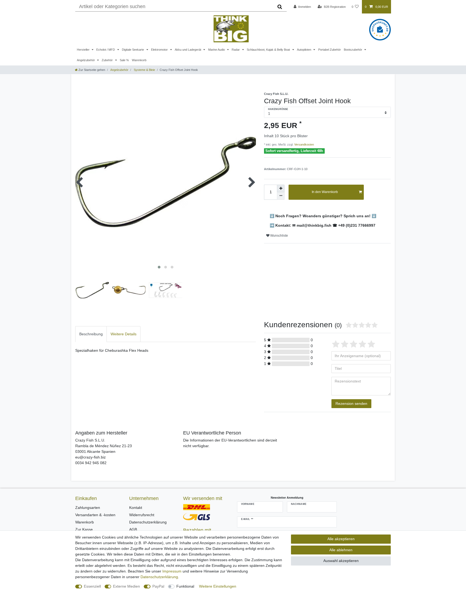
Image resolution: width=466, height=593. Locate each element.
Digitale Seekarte (133, 49)
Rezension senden (351, 403)
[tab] (91, 334)
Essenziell (92, 586)
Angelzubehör (86, 60)
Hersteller (83, 49)
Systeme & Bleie (144, 69)
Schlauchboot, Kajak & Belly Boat (269, 49)
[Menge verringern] (281, 196)
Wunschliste (278, 235)
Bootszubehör (353, 49)
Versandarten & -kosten (95, 515)
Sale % (124, 60)
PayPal (158, 586)
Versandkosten (303, 144)
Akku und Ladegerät (188, 49)
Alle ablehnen (340, 550)
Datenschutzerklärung (148, 522)
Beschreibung (91, 334)
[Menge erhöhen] (281, 188)
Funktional (185, 586)
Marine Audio (217, 49)
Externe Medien (126, 586)
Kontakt (135, 507)
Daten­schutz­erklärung (159, 577)
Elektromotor (160, 49)
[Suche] (280, 7)
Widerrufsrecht (141, 515)
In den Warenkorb (325, 192)
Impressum (171, 571)
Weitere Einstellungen (217, 586)
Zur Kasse (84, 529)
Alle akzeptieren (341, 539)
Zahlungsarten (87, 507)
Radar (236, 49)
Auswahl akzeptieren (341, 560)
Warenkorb (139, 60)
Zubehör (108, 60)
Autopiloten (304, 49)
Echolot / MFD (106, 49)
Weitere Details (123, 334)
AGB (133, 529)
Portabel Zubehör (329, 49)
